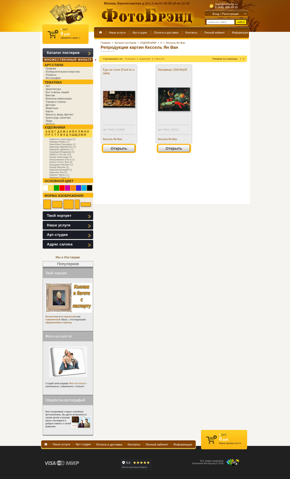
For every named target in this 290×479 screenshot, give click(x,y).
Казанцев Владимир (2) (62, 152)
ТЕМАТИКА (53, 82)
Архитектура (53, 89)
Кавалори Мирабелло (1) (62, 147)
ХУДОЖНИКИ (148, 42)
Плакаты (51, 74)
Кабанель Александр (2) (62, 139)
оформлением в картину (58, 322)
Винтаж (50, 95)
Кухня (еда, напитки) (58, 117)
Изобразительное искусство (63, 71)
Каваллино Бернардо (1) (62, 144)
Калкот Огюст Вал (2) (60, 162)
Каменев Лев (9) (58, 172)
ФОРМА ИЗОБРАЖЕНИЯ (64, 195)
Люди (49, 120)
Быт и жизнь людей (57, 92)
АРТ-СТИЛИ (54, 65)
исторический (68, 316)
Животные (52, 108)
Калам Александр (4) (60, 157)
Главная (106, 42)
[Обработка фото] (81, 422)
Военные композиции (59, 98)
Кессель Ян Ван (175, 42)
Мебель (50, 124)
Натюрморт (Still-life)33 (172, 69)
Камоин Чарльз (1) (59, 175)
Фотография (53, 78)
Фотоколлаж (51, 316)
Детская (50, 105)
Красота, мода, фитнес (59, 114)
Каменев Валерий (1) (60, 169)
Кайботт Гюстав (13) (60, 154)
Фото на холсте (77, 383)
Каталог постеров (125, 42)
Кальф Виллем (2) (59, 167)
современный (52, 319)
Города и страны (56, 101)
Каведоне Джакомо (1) (61, 149)
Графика (51, 68)
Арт (48, 85)
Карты (49, 111)
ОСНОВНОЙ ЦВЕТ (59, 181)
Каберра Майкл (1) (59, 141)
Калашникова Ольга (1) (62, 159)
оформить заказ (70, 37)
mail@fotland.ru (226, 4)
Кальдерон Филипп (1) (61, 164)
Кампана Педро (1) (59, 177)
